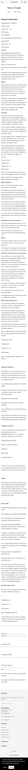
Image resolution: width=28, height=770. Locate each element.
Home (9, 12)
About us (3, 727)
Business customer (5, 737)
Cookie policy (4, 735)
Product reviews (5, 730)
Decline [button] (5, 767)
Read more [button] (16, 763)
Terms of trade (4, 732)
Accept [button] (11, 767)
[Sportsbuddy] (14, 2)
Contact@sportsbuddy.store (8, 716)
